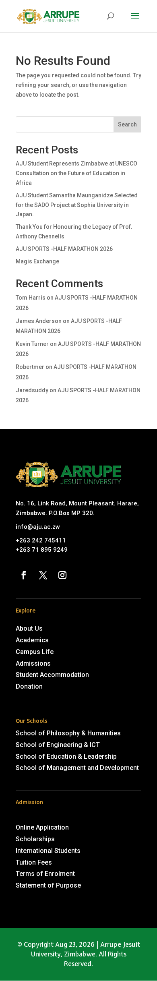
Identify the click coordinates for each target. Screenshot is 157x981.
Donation (29, 686)
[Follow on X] (43, 575)
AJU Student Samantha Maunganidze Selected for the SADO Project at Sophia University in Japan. (77, 205)
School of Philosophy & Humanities (68, 733)
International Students (48, 851)
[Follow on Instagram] (62, 575)
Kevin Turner (32, 344)
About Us (29, 628)
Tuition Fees (34, 862)
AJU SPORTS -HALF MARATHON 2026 (64, 249)
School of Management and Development (77, 768)
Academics (32, 640)
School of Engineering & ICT (58, 745)
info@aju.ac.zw (38, 526)
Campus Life (35, 652)
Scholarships (35, 839)
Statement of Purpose (48, 885)
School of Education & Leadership (66, 756)
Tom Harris (30, 297)
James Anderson (39, 321)
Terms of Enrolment (45, 874)
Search (127, 124)
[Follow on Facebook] (24, 575)
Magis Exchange (37, 261)
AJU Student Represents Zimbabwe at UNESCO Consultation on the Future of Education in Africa (76, 173)
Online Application (42, 827)
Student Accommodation (52, 675)
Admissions (33, 663)
